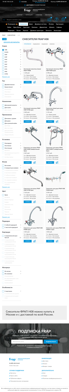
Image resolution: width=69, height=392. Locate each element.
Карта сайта (13, 376)
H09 (6, 54)
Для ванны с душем (10, 118)
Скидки (45, 376)
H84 (6, 71)
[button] (40, 2)
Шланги (51, 27)
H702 (6, 74)
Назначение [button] (6, 101)
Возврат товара (47, 366)
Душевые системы (41, 24)
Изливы (51, 24)
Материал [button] (6, 267)
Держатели (43, 27)
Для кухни (8, 107)
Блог (44, 373)
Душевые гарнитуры (36, 30)
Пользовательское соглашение (19, 381)
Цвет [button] (4, 191)
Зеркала (25, 30)
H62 (6, 64)
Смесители (23, 24)
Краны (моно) (9, 87)
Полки (19, 30)
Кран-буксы (17, 27)
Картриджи (60, 24)
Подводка (11, 30)
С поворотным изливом (11, 168)
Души (31, 24)
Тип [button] (3, 81)
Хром (6, 195)
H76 (6, 69)
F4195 (6, 52)
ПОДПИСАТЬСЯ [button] (51, 341)
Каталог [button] (20, 15)
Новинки (39, 15)
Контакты (48, 15)
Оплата (45, 363)
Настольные (8, 148)
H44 (6, 59)
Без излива (8, 165)
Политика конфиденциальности (52, 378)
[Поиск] (4, 19)
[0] (63, 19)
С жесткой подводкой (11, 227)
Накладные (8, 143)
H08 (6, 50)
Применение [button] (7, 115)
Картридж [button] (6, 232)
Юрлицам (29, 15)
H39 (6, 57)
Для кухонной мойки (11, 123)
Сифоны (59, 27)
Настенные (8, 145)
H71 (6, 66)
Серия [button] (4, 46)
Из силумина (8, 273)
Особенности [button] (7, 287)
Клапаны (34, 27)
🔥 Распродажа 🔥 (12, 24)
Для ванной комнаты (11, 105)
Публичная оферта (15, 378)
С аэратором (8, 291)
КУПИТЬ (28, 82)
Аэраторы (26, 27)
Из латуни (8, 271)
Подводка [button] (6, 221)
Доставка (45, 361)
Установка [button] (6, 139)
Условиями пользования (33, 347)
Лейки (9, 27)
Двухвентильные (9, 84)
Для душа (7, 121)
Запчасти (49, 30)
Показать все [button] (6, 77)
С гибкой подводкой (11, 225)
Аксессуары (57, 30)
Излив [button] (4, 162)
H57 (6, 62)
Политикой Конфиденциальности (43, 345)
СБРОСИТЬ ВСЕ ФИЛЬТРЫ (12, 42)
